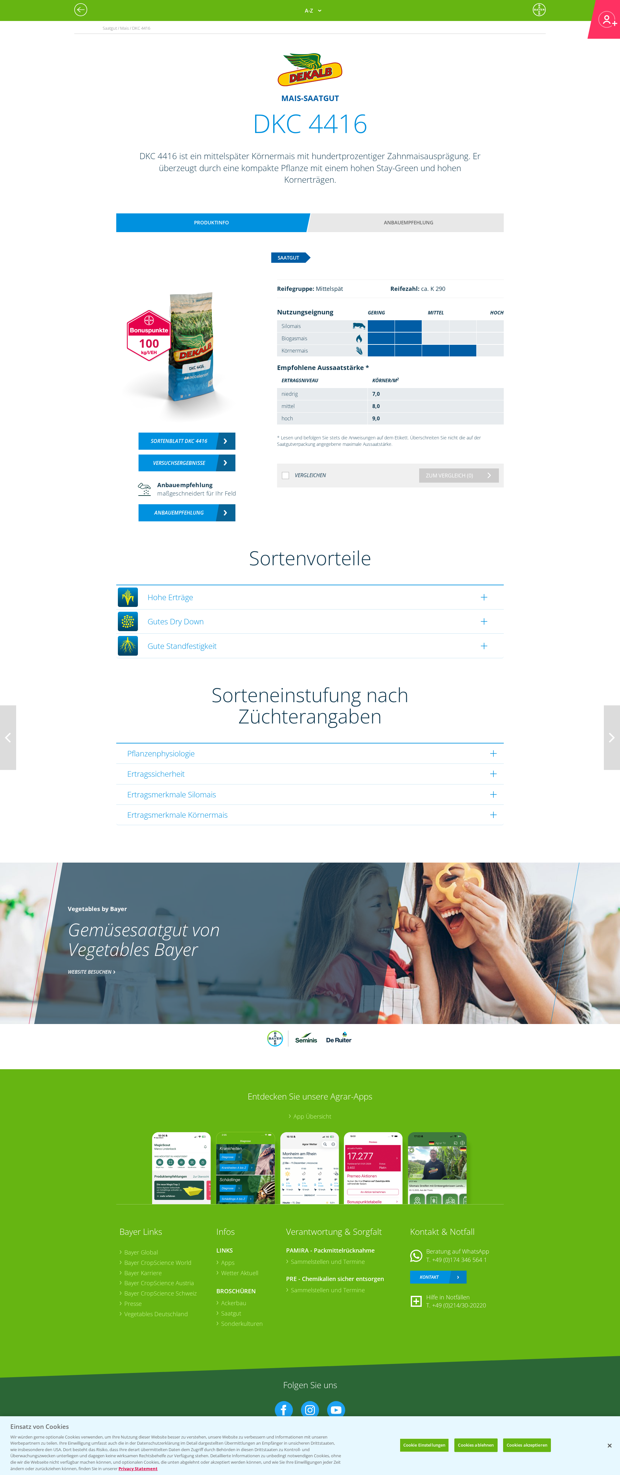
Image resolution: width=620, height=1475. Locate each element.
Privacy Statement (138, 1468)
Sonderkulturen (242, 1323)
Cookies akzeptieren (527, 1445)
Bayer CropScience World (157, 1262)
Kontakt (429, 1277)
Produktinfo (211, 222)
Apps (227, 1262)
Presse (133, 1303)
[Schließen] (610, 1446)
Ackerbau (233, 1303)
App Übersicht (312, 1116)
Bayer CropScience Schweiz (160, 1293)
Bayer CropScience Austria (159, 1283)
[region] (310, 1445)
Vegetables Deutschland (156, 1314)
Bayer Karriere (143, 1273)
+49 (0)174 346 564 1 (459, 1260)
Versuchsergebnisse (179, 462)
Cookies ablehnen (476, 1445)
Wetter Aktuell (239, 1273)
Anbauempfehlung (408, 222)
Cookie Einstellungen (424, 1445)
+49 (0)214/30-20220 (459, 1305)
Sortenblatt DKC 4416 (179, 441)
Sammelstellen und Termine (328, 1261)
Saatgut (231, 1313)
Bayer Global (141, 1252)
